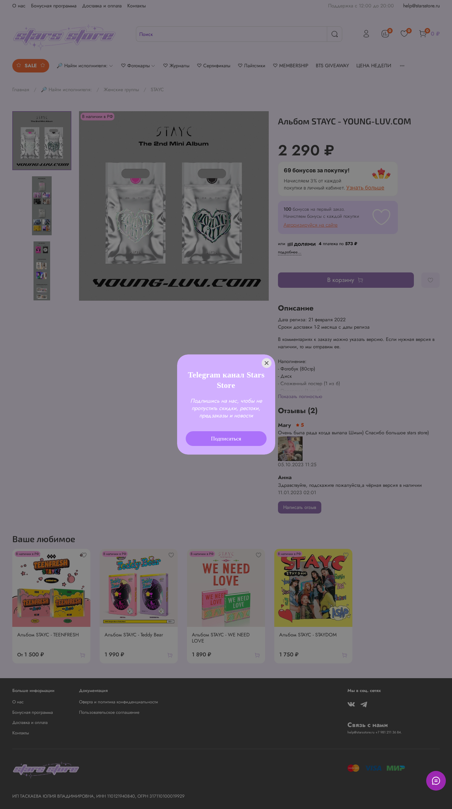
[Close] (267, 355)
